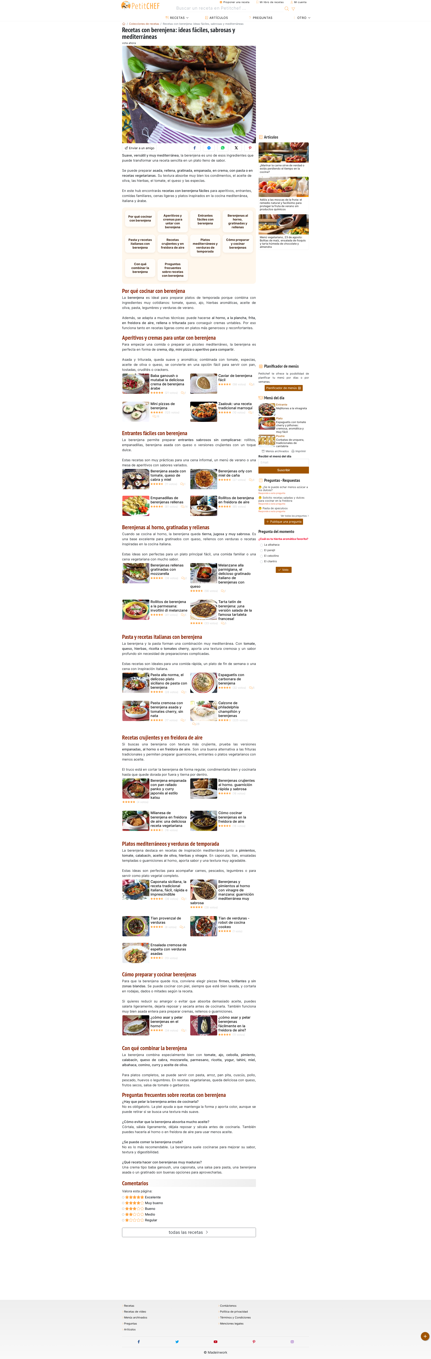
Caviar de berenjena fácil (235, 378)
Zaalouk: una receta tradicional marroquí (235, 406)
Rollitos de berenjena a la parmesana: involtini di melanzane (169, 606)
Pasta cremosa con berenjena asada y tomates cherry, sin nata (167, 709)
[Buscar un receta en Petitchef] (286, 8)
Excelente (152, 1197)
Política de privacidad (234, 1311)
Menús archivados (277, 451)
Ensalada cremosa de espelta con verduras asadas (169, 949)
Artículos (218, 18)
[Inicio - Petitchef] (123, 23)
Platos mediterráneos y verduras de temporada (205, 245)
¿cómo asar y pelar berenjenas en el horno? (167, 1021)
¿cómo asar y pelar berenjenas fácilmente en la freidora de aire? (234, 1023)
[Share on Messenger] (209, 148)
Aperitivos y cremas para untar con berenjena (172, 221)
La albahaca (271, 544)
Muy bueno (153, 1203)
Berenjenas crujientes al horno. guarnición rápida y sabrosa (236, 784)
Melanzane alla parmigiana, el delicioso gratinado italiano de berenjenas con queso (220, 576)
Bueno (149, 1209)
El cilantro (270, 561)
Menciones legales (231, 1323)
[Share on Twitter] (236, 148)
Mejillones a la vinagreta (291, 408)
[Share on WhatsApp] (222, 148)
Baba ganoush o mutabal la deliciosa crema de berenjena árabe (167, 382)
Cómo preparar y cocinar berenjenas (237, 243)
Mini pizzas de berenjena (163, 406)
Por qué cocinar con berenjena (140, 218)
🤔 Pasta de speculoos (273, 508)
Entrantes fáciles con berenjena (205, 219)
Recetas (177, 18)
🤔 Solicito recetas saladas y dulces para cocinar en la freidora (281, 499)
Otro (301, 18)
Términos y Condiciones (235, 1317)
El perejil (269, 550)
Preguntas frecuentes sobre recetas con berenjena (173, 269)
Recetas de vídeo (135, 1311)
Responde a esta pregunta (271, 493)
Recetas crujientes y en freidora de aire (172, 243)
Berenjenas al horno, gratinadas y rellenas (238, 221)
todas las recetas (186, 1232)
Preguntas (262, 18)
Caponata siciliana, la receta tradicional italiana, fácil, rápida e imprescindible (169, 888)
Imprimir (300, 451)
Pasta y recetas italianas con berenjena (140, 243)
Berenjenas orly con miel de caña (235, 473)
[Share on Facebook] (195, 148)
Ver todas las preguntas (294, 515)
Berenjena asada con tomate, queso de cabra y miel (168, 475)
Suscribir (283, 470)
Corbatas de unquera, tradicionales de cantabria (290, 443)
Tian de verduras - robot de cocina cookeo (234, 922)
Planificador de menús (282, 388)
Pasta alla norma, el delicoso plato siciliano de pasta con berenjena (169, 681)
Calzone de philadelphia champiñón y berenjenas (229, 709)
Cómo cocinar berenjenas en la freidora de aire (232, 817)
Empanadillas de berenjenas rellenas (167, 500)
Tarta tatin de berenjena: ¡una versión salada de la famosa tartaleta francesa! (235, 610)
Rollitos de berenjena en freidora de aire (236, 500)
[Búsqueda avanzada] (293, 9)
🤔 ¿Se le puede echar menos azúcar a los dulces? (283, 489)
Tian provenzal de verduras (166, 920)
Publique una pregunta (285, 521)
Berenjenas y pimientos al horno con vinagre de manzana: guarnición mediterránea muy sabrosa (222, 892)
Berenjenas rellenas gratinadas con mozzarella (167, 569)
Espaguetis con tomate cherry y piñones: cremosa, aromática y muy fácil (291, 427)
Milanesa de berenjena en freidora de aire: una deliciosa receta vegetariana (169, 819)
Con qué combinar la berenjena (140, 268)
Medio (149, 1214)
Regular (150, 1220)
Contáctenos (228, 1305)
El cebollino (271, 555)
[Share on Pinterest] (250, 148)
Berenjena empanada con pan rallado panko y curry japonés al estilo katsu (168, 789)
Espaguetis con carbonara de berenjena (231, 679)
